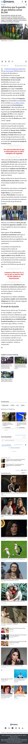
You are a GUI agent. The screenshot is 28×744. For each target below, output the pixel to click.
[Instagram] (16, 728)
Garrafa (12, 405)
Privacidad (21, 732)
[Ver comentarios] (26, 5)
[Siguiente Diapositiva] (26, 420)
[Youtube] (12, 728)
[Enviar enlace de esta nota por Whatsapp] (9, 61)
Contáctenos (15, 732)
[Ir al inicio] (8, 1)
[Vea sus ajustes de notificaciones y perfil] (25, 1)
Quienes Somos (9, 732)
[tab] (6, 445)
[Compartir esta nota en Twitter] (5, 61)
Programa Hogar (5, 405)
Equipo (24, 732)
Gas (17, 405)
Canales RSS (3, 732)
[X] (9, 728)
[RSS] (19, 728)
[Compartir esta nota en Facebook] (2, 61)
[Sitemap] (22, 728)
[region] (14, 453)
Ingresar (22, 1)
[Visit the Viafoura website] (24, 470)
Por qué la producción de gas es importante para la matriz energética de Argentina (14, 151)
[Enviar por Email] (12, 61)
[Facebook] (5, 728)
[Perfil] (14, 725)
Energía (22, 405)
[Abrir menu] (2, 2)
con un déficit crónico (17, 103)
